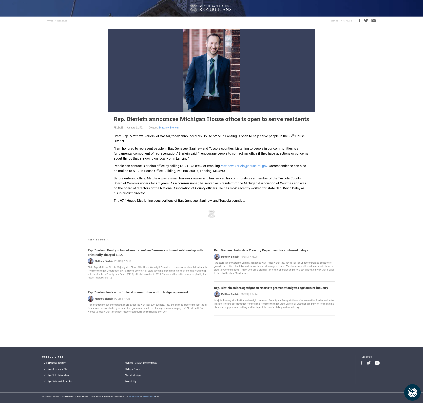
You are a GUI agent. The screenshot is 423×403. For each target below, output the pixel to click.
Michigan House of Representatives (141, 363)
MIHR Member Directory (55, 363)
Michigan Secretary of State (56, 369)
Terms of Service (149, 396)
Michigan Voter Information (56, 375)
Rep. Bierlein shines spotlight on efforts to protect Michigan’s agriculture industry (271, 288)
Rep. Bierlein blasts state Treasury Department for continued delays (261, 250)
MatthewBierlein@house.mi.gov (244, 166)
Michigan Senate (132, 369)
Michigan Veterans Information (58, 381)
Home (50, 20)
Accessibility (130, 381)
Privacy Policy (134, 396)
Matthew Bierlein (169, 127)
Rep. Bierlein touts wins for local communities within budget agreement (138, 292)
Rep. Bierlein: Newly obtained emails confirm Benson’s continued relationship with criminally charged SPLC (145, 252)
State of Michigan (133, 375)
